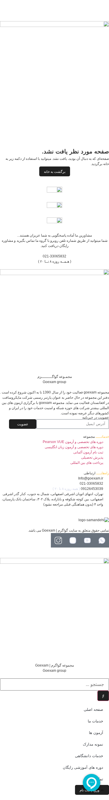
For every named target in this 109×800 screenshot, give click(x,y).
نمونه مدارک (93, 744)
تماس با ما (94, 779)
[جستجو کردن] (103, 696)
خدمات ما (95, 721)
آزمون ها (96, 733)
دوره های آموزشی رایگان (83, 767)
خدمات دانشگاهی (89, 756)
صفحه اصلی (93, 709)
